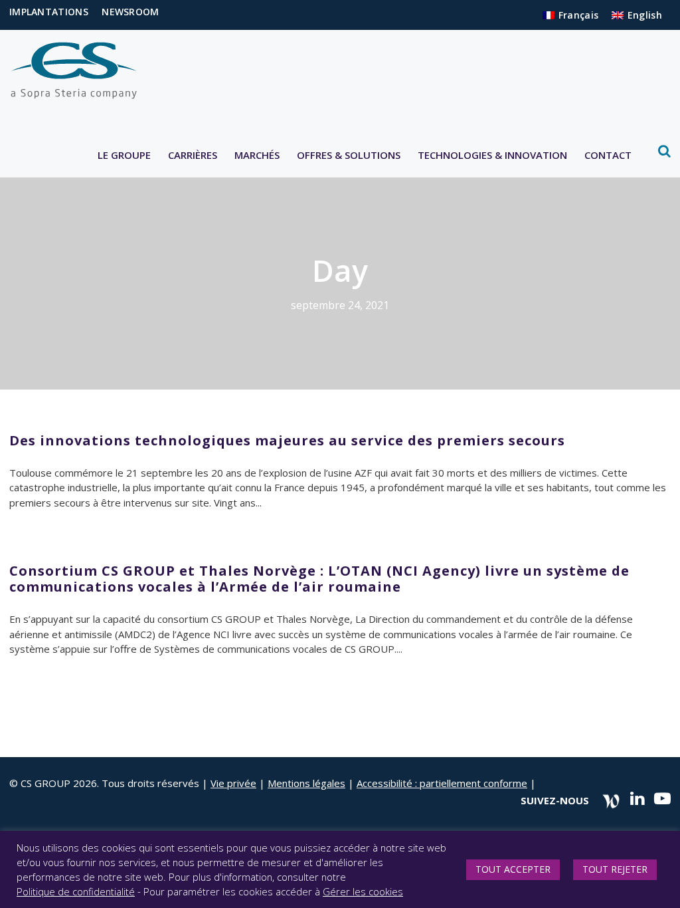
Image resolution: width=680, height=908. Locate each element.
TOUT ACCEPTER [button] (513, 869)
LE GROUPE (124, 155)
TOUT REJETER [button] (614, 869)
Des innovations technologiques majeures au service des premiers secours (287, 440)
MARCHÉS (257, 155)
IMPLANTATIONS (48, 11)
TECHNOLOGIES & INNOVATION (492, 155)
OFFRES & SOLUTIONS (348, 155)
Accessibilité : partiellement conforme (442, 783)
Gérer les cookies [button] (363, 891)
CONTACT (608, 155)
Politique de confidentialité (76, 891)
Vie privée (233, 783)
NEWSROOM (130, 11)
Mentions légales (306, 783)
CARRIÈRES (192, 155)
